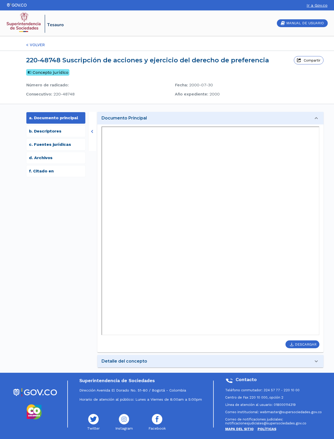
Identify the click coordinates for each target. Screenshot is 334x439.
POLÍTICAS (267, 429)
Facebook (157, 428)
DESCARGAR (306, 344)
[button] (210, 118)
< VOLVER (35, 45)
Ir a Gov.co (317, 5)
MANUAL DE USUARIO (305, 23)
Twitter (93, 428)
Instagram (124, 428)
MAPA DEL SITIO (239, 429)
